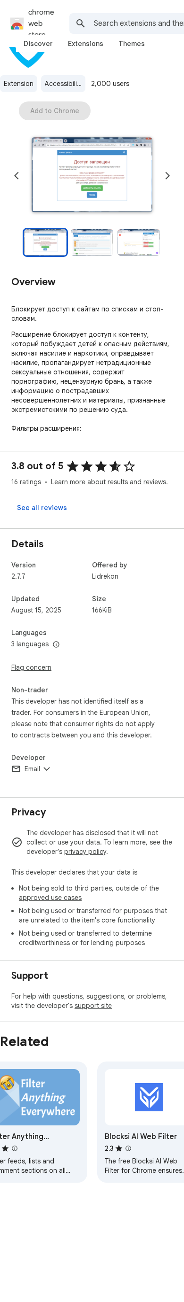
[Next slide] (167, 175)
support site (93, 1005)
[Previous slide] (16, 175)
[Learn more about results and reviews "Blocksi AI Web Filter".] (128, 1148)
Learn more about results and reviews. (109, 482)
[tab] (38, 43)
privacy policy (85, 851)
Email (32, 769)
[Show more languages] (56, 645)
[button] (92, 175)
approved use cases (50, 897)
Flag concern (31, 667)
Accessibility (64, 83)
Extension (18, 83)
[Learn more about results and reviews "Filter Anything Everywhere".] (14, 1148)
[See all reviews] (42, 507)
